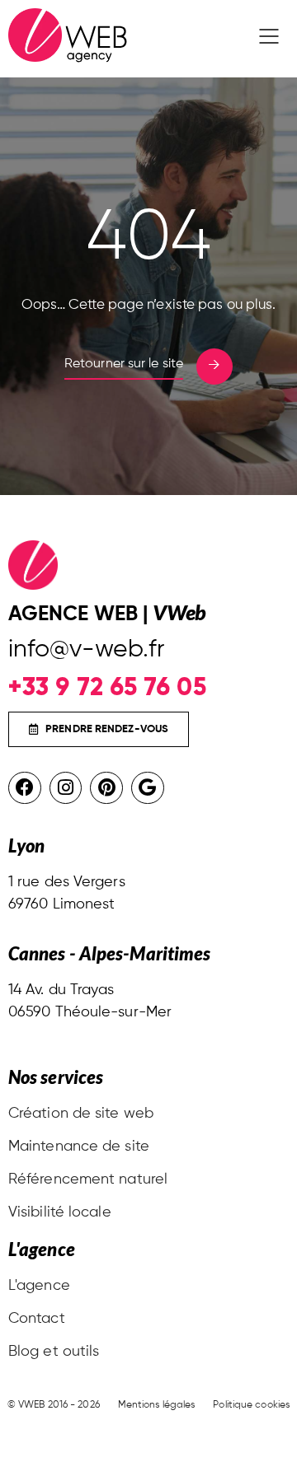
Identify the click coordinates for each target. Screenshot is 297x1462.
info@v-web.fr (86, 650)
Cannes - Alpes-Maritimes (109, 953)
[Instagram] (66, 788)
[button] (269, 39)
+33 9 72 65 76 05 (107, 686)
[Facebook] (24, 788)
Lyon (26, 845)
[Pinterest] (106, 788)
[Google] (147, 788)
